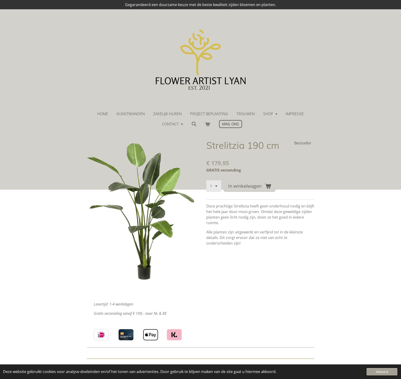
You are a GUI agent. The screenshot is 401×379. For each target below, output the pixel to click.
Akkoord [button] (382, 371)
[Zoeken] (193, 123)
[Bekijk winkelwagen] (207, 124)
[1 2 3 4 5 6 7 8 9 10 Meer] (213, 186)
